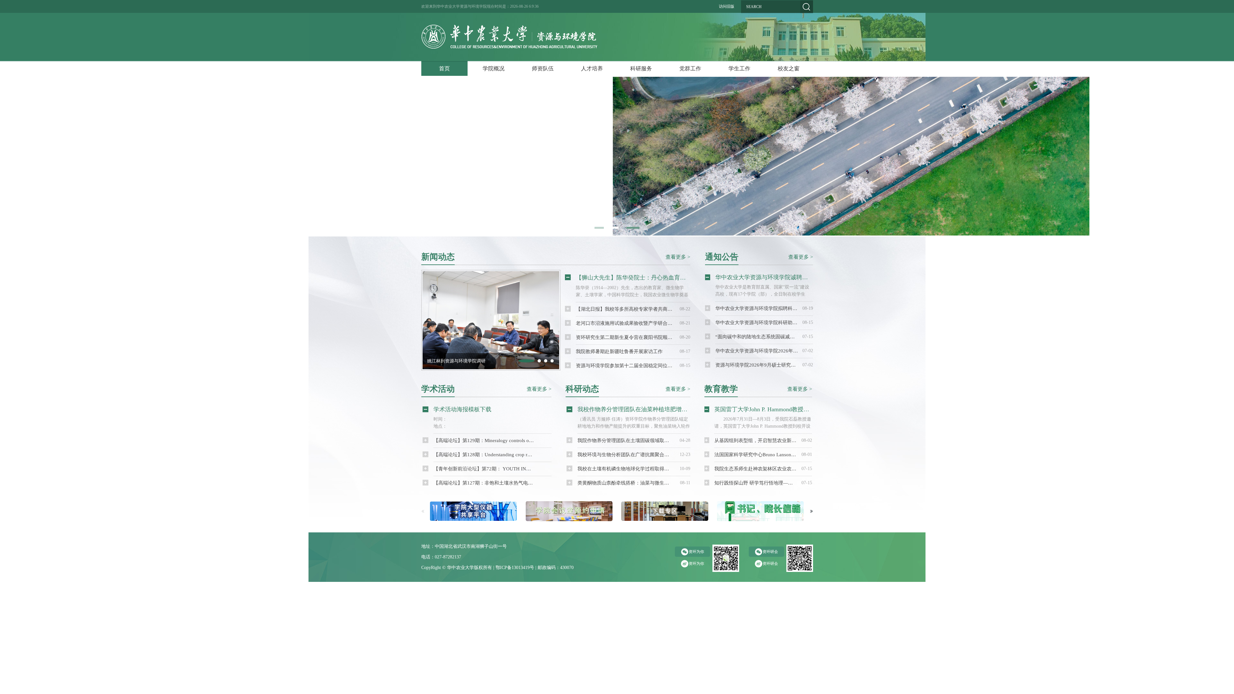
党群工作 (690, 69)
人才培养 (592, 69)
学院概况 (494, 69)
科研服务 (641, 69)
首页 (444, 69)
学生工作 (739, 69)
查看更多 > (678, 257)
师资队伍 (543, 69)
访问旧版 (726, 6)
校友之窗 (789, 69)
